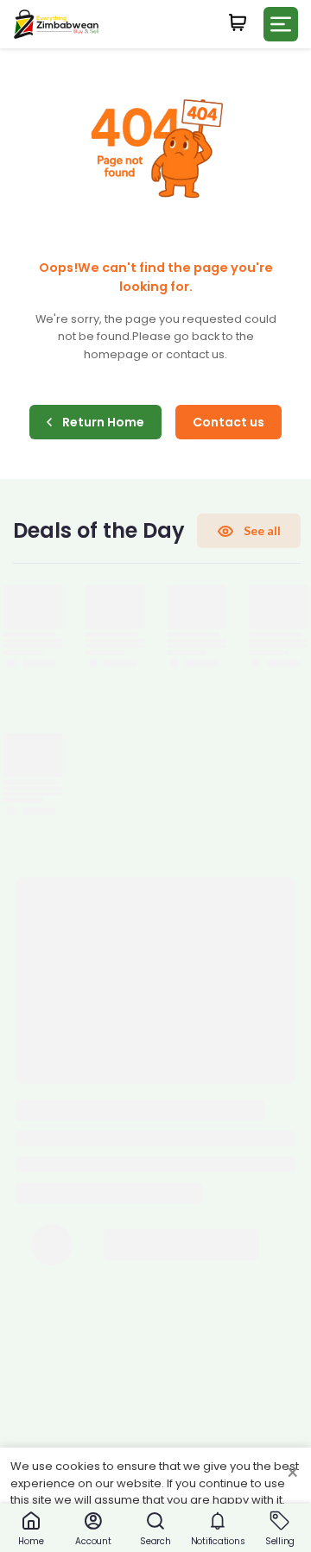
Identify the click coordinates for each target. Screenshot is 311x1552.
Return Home (103, 422)
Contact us (228, 422)
